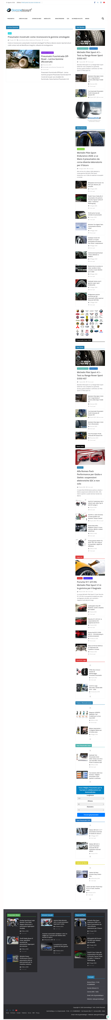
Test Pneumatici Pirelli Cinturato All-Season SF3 (95, 434)
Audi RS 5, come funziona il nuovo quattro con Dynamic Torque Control (95, 516)
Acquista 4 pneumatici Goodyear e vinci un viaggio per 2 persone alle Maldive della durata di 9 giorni (54, 935)
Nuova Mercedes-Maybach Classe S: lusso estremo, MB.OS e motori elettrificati (95, 528)
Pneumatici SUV (93, 48)
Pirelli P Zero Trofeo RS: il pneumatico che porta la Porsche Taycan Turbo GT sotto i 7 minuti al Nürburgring (95, 199)
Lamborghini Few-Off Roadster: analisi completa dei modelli (96, 607)
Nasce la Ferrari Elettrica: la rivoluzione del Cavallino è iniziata (95, 647)
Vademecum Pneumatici (35, 40)
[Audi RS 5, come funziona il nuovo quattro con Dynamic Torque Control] (81, 518)
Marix (27, 40)
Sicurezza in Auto (77, 18)
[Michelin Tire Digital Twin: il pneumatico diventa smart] (81, 229)
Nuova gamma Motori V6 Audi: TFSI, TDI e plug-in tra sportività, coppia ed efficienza (95, 543)
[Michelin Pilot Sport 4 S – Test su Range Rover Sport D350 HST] (90, 38)
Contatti (18, 1013)
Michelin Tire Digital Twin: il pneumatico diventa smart (95, 226)
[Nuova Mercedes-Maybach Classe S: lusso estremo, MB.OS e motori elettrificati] (81, 531)
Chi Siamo (12, 1013)
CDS (68, 18)
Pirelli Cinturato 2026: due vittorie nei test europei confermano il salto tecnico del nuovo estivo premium (96, 774)
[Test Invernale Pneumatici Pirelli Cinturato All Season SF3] (81, 94)
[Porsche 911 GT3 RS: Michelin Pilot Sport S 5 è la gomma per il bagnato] (90, 568)
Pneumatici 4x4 (60, 67)
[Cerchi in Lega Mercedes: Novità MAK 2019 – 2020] (82, 672)
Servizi (29, 1013)
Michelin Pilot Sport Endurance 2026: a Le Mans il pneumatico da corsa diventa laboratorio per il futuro (89, 159)
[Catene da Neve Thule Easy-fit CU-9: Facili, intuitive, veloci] (80, 874)
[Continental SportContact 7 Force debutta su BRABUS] (81, 257)
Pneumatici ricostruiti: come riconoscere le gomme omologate (39, 36)
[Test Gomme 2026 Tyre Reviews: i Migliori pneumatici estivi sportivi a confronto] (82, 757)
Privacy (37, 1013)
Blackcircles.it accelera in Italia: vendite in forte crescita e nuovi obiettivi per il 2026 (95, 268)
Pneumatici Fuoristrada (47, 52)
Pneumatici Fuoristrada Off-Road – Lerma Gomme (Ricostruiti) (55, 59)
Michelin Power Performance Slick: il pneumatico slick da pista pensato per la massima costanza (26, 960)
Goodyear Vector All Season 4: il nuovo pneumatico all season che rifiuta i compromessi (95, 240)
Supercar (80, 578)
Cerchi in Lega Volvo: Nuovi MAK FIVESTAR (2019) (95, 685)
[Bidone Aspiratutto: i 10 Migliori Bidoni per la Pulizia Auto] (82, 714)
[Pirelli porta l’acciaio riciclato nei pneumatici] (81, 216)
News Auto (47, 18)
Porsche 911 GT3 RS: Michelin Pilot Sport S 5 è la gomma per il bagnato (89, 585)
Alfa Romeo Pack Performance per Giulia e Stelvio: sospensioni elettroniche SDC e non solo (89, 477)
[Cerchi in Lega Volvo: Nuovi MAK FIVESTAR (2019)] (82, 686)
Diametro (90, 807)
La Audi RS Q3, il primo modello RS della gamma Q (61, 946)
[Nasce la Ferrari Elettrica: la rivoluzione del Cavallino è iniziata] (81, 650)
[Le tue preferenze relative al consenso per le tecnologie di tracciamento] (108, 1017)
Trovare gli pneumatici (91, 815)
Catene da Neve (36, 18)
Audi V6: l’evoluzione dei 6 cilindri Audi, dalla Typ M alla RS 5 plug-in (95, 503)
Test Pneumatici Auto (83, 48)
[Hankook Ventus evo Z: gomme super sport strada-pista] (81, 285)
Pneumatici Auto (88, 578)
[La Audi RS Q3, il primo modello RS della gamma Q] (46, 949)
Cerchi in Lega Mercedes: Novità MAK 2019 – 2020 (95, 671)
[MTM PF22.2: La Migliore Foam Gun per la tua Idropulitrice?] (82, 728)
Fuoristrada (45, 67)
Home (7, 1013)
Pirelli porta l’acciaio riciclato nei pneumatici (95, 214)
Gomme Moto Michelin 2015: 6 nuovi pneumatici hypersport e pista (61, 922)
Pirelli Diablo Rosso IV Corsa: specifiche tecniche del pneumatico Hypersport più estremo (27, 942)
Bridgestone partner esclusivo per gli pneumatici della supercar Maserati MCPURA (95, 297)
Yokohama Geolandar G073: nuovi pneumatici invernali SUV (95, 852)
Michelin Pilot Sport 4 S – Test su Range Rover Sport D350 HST (90, 55)
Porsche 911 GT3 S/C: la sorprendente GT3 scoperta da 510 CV (95, 621)
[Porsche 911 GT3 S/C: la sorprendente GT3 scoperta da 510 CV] (81, 623)
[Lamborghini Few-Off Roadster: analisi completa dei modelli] (81, 610)
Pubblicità (24, 1013)
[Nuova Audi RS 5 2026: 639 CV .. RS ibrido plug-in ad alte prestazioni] (81, 636)
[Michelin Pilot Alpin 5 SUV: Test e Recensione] (81, 425)
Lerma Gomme (22, 40)
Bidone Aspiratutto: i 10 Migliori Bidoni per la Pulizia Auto (95, 714)
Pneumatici (10, 18)
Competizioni (81, 149)
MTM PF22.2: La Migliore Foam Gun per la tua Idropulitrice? (96, 728)
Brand (87, 18)
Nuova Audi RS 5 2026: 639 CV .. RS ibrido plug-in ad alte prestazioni (95, 634)
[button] (15, 18)
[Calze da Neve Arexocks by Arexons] (82, 888)
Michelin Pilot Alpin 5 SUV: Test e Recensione (96, 423)
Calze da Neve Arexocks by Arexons (95, 887)
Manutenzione (59, 18)
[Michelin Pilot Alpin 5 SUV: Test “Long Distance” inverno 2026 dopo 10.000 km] (81, 81)
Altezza (90, 801)
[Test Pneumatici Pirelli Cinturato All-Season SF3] (81, 437)
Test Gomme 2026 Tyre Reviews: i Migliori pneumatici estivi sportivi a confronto (95, 757)
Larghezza (90, 795)
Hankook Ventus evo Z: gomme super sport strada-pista (94, 283)
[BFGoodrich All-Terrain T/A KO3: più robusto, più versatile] (81, 187)
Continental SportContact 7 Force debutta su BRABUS (95, 254)
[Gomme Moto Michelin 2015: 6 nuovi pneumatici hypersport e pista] (46, 924)
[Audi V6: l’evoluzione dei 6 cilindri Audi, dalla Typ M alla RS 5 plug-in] (81, 505)
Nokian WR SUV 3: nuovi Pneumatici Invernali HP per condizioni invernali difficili (95, 833)
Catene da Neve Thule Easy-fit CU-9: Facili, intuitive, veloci (94, 874)
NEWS (9, 33)
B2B (34, 1013)
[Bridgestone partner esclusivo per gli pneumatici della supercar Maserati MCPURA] (81, 300)
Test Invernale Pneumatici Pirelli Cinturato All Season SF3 (95, 93)
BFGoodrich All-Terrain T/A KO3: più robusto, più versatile (96, 184)
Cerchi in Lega (23, 18)
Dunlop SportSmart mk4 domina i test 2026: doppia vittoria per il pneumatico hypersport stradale (27, 924)
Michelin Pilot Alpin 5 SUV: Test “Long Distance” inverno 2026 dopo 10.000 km (96, 78)
